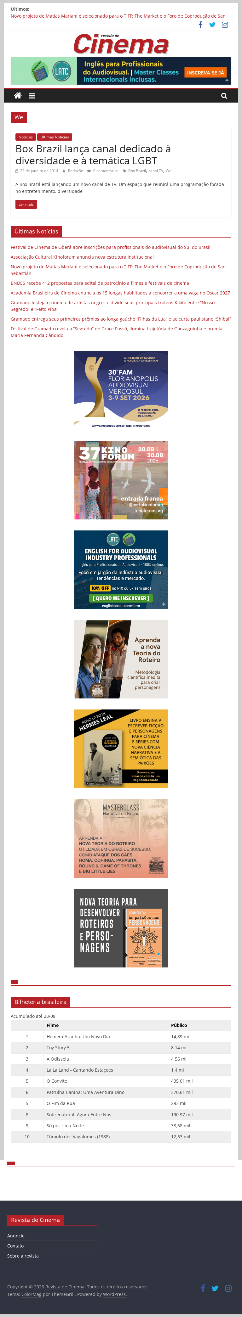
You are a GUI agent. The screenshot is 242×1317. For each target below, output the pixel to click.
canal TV (155, 170)
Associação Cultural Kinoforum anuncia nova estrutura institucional (82, 257)
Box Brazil (137, 170)
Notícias (26, 137)
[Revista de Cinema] (18, 96)
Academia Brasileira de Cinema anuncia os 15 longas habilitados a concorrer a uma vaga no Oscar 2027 (120, 293)
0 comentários (105, 170)
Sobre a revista (23, 1256)
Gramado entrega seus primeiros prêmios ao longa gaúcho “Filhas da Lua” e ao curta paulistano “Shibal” (121, 319)
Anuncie (16, 1236)
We (168, 170)
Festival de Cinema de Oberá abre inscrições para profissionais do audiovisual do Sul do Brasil (110, 247)
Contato (15, 1246)
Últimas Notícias (54, 137)
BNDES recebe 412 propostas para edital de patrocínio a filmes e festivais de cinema (100, 283)
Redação (76, 170)
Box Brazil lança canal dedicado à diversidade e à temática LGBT (93, 154)
